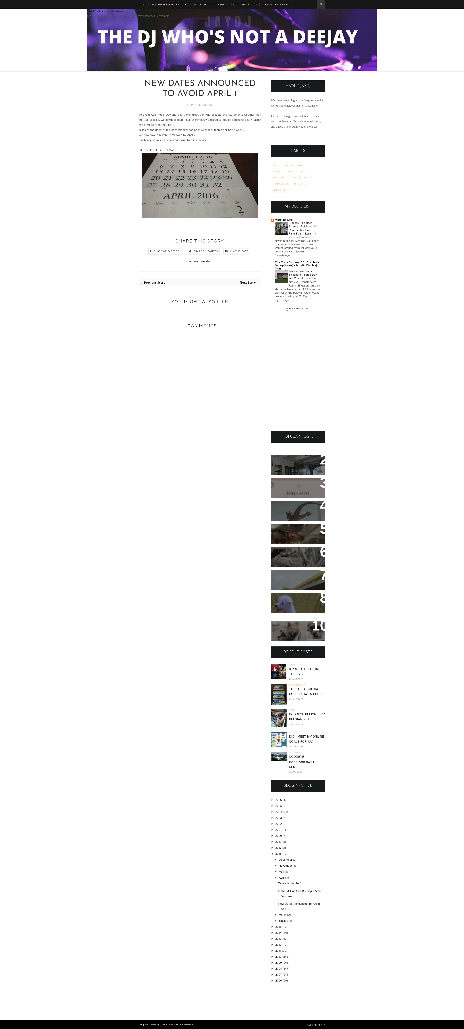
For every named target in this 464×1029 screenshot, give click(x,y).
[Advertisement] (298, 371)
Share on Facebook (167, 251)
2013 (278, 939)
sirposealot (300, 183)
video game (279, 189)
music (306, 177)
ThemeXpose (166, 1024)
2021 (278, 830)
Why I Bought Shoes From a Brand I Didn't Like (297, 578)
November (285, 866)
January (283, 921)
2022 (278, 824)
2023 (278, 818)
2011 (278, 951)
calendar (205, 261)
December (285, 860)
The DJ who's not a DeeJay (105, 11)
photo (276, 165)
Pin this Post (239, 251)
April (281, 878)
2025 (278, 806)
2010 (278, 957)
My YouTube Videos (244, 4)
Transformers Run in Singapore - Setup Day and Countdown (303, 275)
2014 (278, 933)
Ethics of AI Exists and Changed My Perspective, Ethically (295, 488)
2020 (278, 836)
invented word (281, 183)
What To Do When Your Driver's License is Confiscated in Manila (294, 465)
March (282, 915)
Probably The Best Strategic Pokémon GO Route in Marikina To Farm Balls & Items (303, 228)
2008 (278, 969)
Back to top (315, 1025)
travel (303, 171)
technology (280, 177)
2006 (278, 981)
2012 (278, 945)
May (281, 872)
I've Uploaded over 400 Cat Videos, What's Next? (297, 629)
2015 (278, 927)
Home (142, 4)
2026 (278, 800)
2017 (278, 848)
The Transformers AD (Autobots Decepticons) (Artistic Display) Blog (297, 265)
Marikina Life (284, 220)
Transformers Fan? (276, 4)
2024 (278, 812)
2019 (278, 842)
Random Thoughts (289, 598)
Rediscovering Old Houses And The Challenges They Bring (295, 557)
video (295, 177)
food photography (284, 171)
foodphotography (295, 165)
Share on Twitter (206, 251)
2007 (278, 975)
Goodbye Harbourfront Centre (302, 762)
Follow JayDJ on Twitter (169, 4)
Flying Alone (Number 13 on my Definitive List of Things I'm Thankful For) (296, 534)
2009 (278, 963)
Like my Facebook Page (209, 4)
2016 (278, 854)
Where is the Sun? (290, 883)
